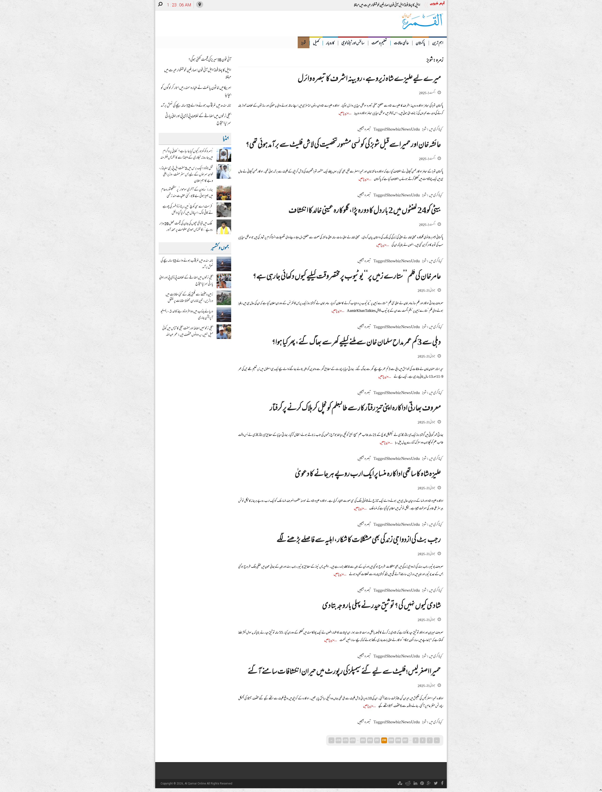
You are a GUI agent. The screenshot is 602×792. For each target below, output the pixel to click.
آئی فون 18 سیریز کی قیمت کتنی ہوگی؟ (209, 60)
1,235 (345, 740)
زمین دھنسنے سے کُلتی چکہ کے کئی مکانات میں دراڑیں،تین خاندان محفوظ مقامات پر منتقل (189, 298)
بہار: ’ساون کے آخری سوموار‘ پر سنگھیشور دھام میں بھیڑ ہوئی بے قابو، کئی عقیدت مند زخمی (187, 193)
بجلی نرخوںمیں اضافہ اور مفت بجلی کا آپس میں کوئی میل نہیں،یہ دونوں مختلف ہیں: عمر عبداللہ (187, 331)
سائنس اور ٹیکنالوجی (352, 44)
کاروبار (330, 44)
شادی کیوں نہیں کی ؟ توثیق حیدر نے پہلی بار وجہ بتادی (381, 606)
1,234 (352, 740)
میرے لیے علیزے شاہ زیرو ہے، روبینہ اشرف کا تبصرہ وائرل (369, 79)
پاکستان (420, 44)
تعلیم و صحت (379, 44)
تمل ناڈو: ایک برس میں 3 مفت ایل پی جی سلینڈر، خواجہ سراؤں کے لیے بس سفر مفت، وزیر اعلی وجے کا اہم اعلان (186, 175)
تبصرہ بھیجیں (364, 129)
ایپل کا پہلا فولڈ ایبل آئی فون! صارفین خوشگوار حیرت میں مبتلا (197, 74)
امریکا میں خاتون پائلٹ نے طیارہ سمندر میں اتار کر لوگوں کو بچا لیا (386, 5)
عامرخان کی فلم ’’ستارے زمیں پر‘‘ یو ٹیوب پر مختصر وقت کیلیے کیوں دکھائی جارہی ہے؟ (347, 277)
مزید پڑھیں (344, 113)
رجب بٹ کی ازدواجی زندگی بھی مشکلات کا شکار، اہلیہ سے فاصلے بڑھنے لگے (359, 540)
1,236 (338, 740)
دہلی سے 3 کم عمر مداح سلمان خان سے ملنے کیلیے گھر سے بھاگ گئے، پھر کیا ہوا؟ (356, 342)
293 (363, 740)
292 (370, 740)
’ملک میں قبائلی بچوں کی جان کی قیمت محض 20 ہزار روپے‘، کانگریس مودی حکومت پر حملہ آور (186, 227)
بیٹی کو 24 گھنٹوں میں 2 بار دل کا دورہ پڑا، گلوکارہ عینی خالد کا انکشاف (365, 211)
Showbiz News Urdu (403, 129)
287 (405, 740)
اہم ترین (437, 44)
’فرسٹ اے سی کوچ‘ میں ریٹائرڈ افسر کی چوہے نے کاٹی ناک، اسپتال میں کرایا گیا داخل (187, 210)
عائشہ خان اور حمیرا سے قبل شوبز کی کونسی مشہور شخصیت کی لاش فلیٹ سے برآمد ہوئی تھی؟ (343, 145)
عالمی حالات (401, 44)
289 (391, 740)
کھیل (316, 44)
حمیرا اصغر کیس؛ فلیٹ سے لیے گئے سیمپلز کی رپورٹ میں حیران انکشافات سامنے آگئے (344, 672)
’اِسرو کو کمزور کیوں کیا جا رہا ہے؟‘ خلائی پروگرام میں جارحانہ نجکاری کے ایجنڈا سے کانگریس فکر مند (186, 154)
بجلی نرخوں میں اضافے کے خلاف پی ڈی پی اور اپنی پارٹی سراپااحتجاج (198, 119)
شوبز (303, 44)
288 (398, 740)
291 (377, 740)
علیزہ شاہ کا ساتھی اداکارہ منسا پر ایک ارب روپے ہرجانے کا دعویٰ (368, 474)
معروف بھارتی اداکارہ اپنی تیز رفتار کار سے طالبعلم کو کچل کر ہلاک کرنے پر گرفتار (355, 408)
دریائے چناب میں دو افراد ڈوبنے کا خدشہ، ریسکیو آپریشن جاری (187, 315)
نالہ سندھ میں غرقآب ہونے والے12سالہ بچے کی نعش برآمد (196, 106)
